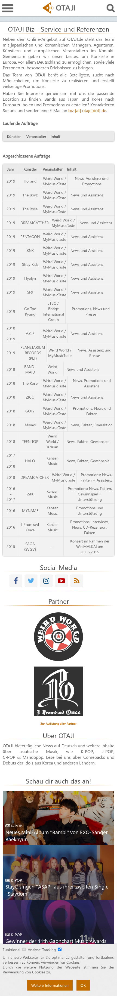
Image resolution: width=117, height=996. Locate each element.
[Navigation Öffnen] (7, 8)
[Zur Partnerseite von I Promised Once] (58, 691)
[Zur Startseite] (58, 8)
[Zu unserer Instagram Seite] (46, 581)
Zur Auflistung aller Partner (58, 723)
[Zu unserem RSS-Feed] (76, 581)
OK (83, 985)
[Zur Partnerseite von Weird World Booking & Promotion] (58, 636)
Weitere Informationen (50, 985)
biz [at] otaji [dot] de (87, 110)
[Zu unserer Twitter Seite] (31, 581)
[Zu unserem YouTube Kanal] (61, 581)
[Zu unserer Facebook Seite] (16, 581)
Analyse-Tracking (42, 949)
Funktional (11, 949)
